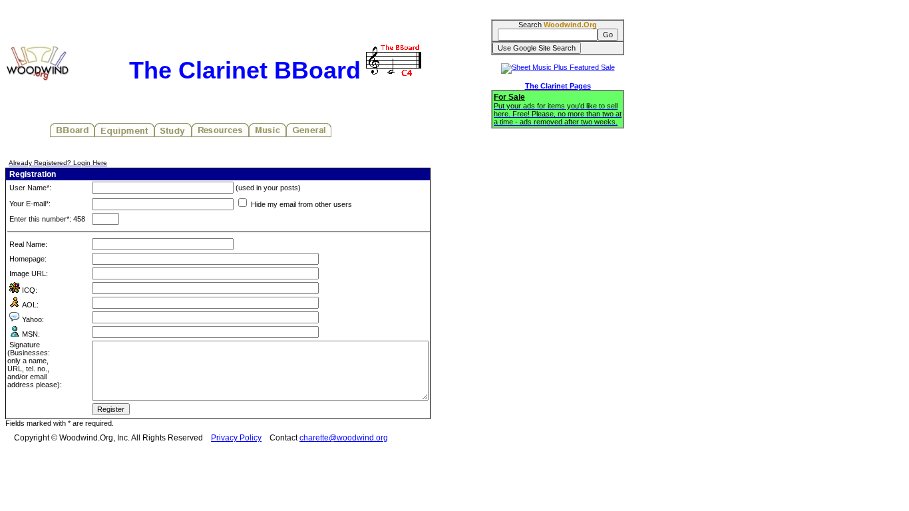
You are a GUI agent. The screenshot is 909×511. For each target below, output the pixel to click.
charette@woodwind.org (343, 437)
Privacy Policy (236, 437)
